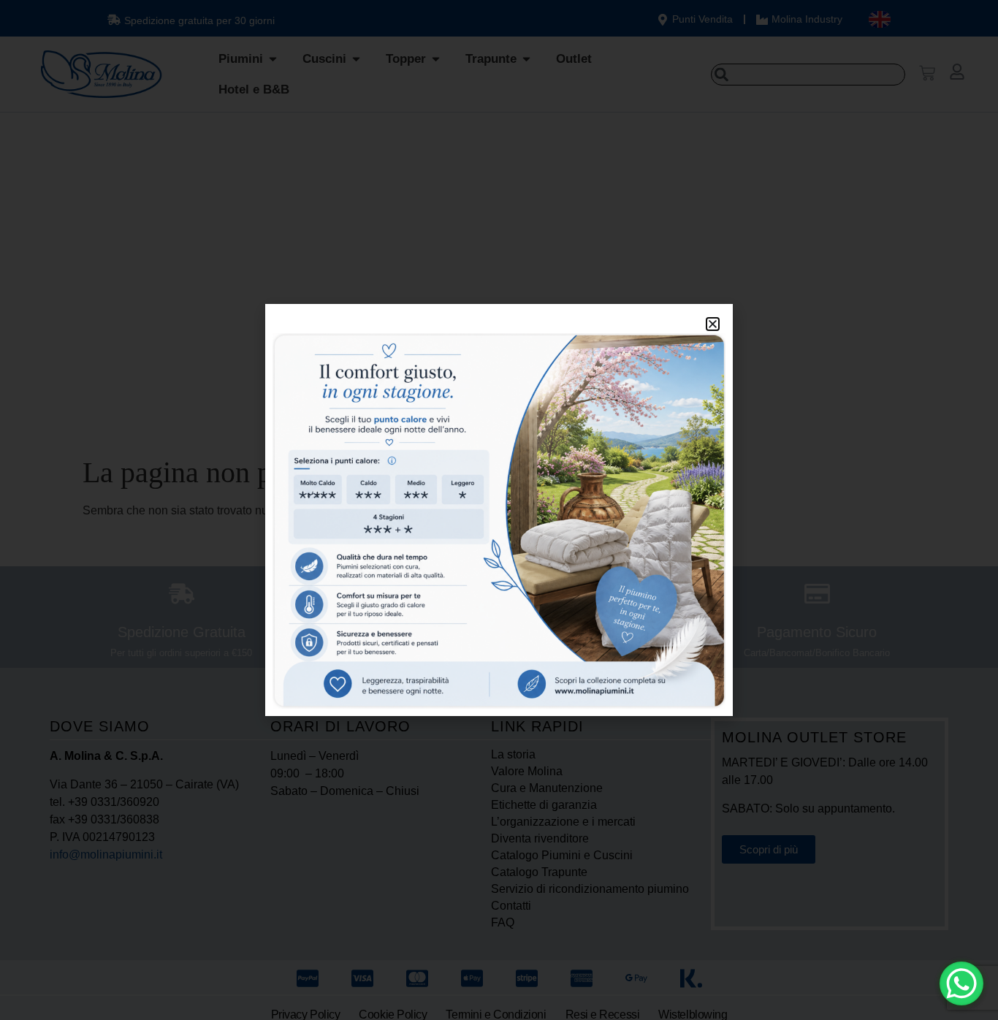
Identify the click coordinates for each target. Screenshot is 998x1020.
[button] (712, 324)
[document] (499, 510)
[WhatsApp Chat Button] (961, 983)
